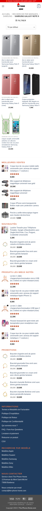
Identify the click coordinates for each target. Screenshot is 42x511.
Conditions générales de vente (21, 503)
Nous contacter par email (12, 488)
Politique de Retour (9, 417)
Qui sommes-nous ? (10, 426)
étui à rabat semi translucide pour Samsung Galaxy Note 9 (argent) (10, 63)
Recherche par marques (25, 14)
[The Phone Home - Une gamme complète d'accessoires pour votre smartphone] (21, 6)
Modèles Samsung (9, 459)
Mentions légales (17, 504)
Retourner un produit (10, 437)
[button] (3, 6)
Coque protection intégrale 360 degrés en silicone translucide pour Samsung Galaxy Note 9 (30, 102)
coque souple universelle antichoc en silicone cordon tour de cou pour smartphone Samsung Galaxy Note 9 (10, 143)
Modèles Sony (7, 463)
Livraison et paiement (10, 433)
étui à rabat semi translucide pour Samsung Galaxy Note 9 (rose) (10, 102)
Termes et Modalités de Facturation (15, 410)
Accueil (6, 14)
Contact (29, 504)
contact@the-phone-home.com (14, 491)
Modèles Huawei (8, 455)
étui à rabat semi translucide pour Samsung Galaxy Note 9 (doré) (30, 63)
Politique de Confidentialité (12, 421)
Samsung (7, 16)
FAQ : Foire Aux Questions (12, 429)
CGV (4, 441)
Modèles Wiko (7, 467)
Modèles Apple (8, 451)
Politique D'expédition (10, 413)
